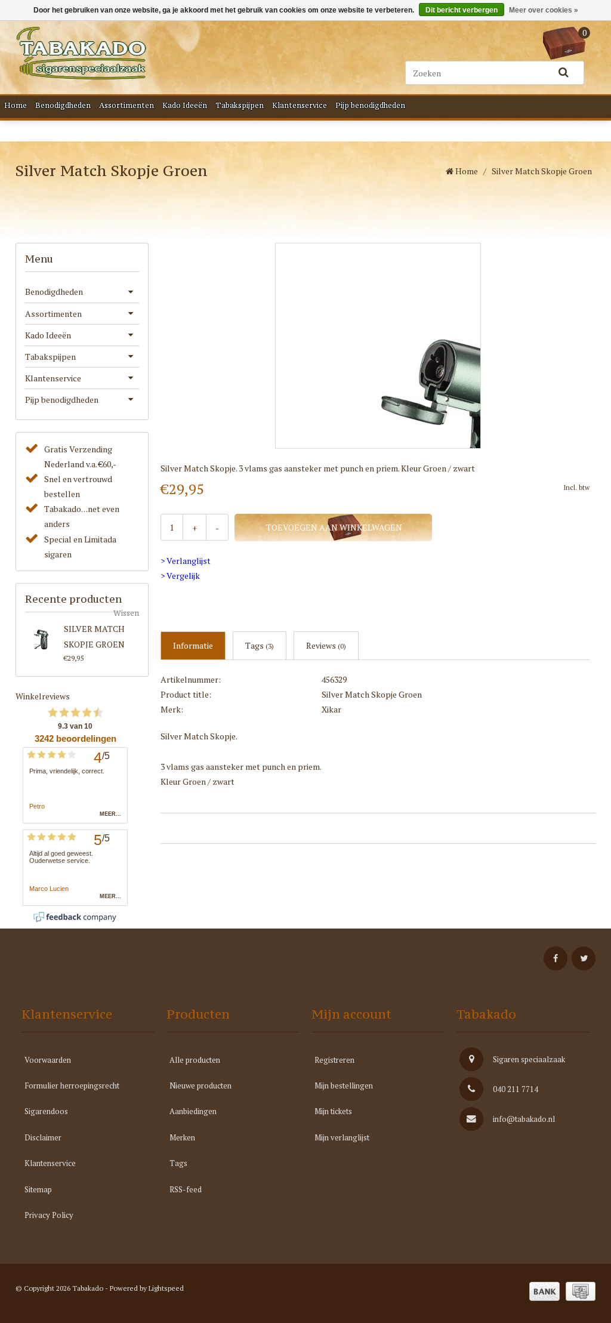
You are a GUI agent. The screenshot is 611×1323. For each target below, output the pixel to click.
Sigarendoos (46, 1111)
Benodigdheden (63, 105)
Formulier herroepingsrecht (71, 1085)
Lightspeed (166, 1288)
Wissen (126, 613)
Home (15, 105)
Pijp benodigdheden (370, 105)
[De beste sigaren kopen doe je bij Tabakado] (81, 53)
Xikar (331, 709)
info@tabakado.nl (524, 1119)
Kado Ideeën (184, 105)
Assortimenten (126, 105)
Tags (259, 645)
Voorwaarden (47, 1059)
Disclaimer (42, 1137)
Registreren (334, 1059)
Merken (182, 1137)
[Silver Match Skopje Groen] (42, 638)
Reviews (326, 645)
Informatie (193, 645)
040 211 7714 (515, 1089)
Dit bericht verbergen (461, 10)
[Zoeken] (563, 72)
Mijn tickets (333, 1111)
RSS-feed (185, 1189)
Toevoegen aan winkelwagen (333, 527)
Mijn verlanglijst (341, 1137)
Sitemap (38, 1189)
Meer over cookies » (543, 10)
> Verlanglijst (186, 560)
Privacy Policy (48, 1215)
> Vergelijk (180, 575)
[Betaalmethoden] (544, 1291)
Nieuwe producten (200, 1085)
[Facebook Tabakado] (555, 958)
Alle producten (194, 1059)
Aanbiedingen (193, 1111)
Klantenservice (299, 105)
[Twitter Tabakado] (583, 958)
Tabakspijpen (239, 105)
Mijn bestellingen (343, 1085)
